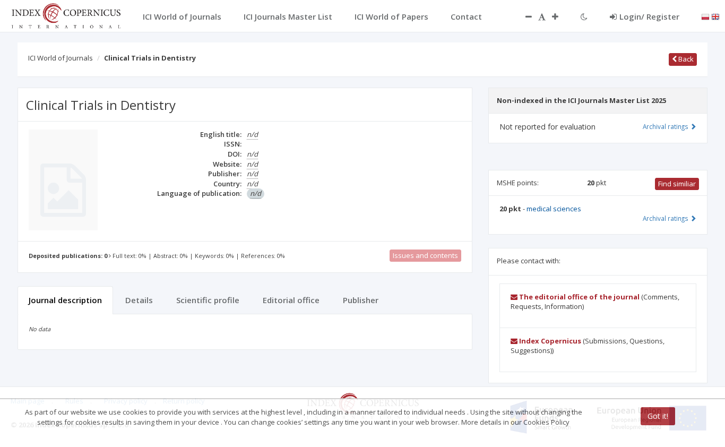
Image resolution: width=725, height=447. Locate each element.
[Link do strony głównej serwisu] (66, 15)
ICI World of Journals (60, 58)
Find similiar (677, 183)
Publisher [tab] (360, 300)
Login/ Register (649, 16)
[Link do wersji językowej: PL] (705, 16)
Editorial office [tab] (291, 300)
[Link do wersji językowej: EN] (715, 16)
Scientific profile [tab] (207, 300)
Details (139, 300)
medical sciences (554, 208)
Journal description (65, 300)
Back (685, 59)
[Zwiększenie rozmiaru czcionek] (560, 16)
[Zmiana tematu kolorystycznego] (584, 16)
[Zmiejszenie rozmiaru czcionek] (523, 16)
